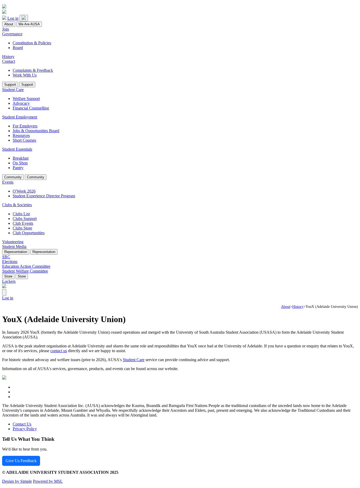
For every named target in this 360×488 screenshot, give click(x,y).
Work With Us (25, 75)
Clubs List (21, 214)
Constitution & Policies (32, 43)
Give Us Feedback (21, 460)
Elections (9, 261)
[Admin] (4, 292)
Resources (21, 135)
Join (5, 29)
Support (10, 85)
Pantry (18, 167)
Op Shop (20, 163)
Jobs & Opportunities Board (36, 130)
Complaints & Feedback (33, 70)
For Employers (25, 126)
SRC (6, 257)
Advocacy (21, 103)
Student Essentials (17, 149)
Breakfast (20, 158)
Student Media (14, 246)
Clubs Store (22, 228)
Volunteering (12, 242)
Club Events (23, 223)
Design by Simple (17, 481)
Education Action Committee (26, 266)
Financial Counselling (31, 108)
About (8, 24)
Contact (8, 61)
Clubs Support (25, 218)
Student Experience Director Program (44, 196)
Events (7, 182)
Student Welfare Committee (25, 271)
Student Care (13, 89)
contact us (58, 350)
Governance (12, 34)
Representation (15, 252)
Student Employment (19, 117)
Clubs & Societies (17, 205)
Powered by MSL (48, 481)
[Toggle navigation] (24, 18)
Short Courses (24, 140)
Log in (12, 18)
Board (18, 47)
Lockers (9, 281)
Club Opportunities (29, 233)
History (8, 56)
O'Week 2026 (24, 191)
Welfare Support (26, 98)
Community (13, 177)
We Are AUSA (29, 24)
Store (8, 276)
